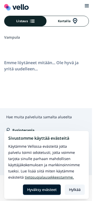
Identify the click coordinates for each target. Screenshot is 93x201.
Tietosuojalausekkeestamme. (49, 177)
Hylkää (75, 189)
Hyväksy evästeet (42, 189)
